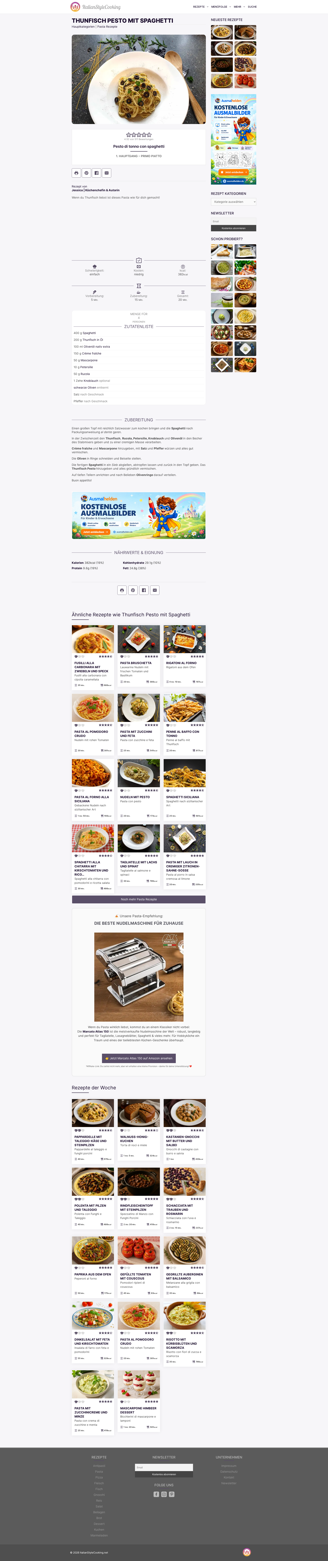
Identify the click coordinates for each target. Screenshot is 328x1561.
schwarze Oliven (85, 387)
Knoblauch (91, 380)
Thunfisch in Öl (93, 340)
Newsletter (228, 1483)
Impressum (228, 1466)
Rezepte (199, 6)
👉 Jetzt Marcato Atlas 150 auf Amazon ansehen (138, 1058)
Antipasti (99, 1466)
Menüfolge (219, 6)
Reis (99, 1500)
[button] (128, 134)
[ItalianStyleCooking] (95, 7)
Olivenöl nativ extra (97, 346)
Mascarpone (89, 360)
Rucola (85, 374)
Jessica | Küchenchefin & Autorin (96, 190)
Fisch (99, 1489)
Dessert (99, 1524)
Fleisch (99, 1483)
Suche (252, 6)
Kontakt (229, 1477)
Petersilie (86, 367)
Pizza (99, 1477)
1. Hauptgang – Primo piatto (139, 156)
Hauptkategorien (83, 26)
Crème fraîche (91, 353)
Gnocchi (99, 1495)
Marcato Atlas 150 (96, 1031)
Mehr (237, 6)
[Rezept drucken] (76, 173)
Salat (99, 1506)
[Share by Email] (106, 173)
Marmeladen (99, 1535)
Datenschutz (229, 1471)
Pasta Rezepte (107, 26)
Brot (99, 1518)
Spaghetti (89, 333)
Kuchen (99, 1529)
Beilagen (99, 1512)
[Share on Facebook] (96, 173)
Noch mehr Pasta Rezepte (139, 899)
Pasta (99, 1471)
